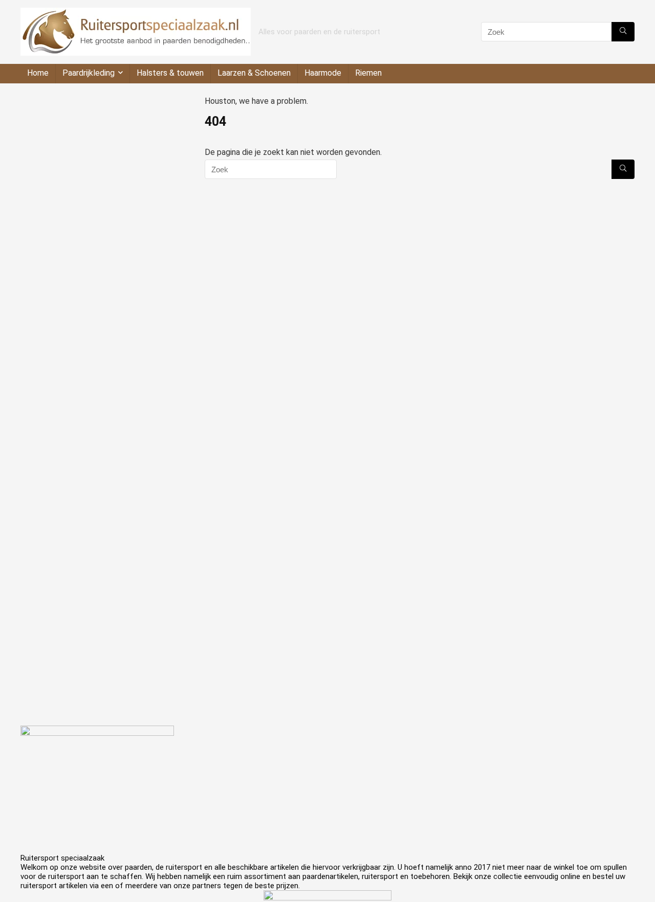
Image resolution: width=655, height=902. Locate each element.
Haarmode (322, 73)
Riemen (368, 73)
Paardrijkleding (88, 73)
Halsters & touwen (170, 73)
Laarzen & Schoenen (254, 73)
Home (38, 73)
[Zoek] (623, 31)
